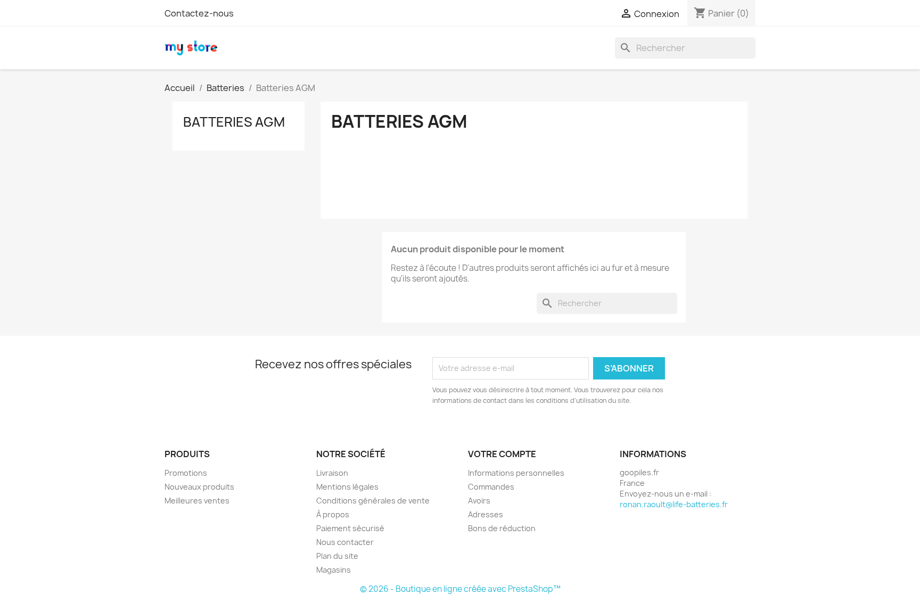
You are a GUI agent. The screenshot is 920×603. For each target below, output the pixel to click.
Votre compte (502, 454)
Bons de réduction (502, 528)
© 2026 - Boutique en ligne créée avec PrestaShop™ (460, 588)
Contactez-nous (199, 13)
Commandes (491, 487)
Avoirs (479, 500)
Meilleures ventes (197, 500)
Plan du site (337, 556)
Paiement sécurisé (350, 528)
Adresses (485, 514)
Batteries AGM (234, 122)
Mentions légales (347, 487)
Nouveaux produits (199, 487)
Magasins (333, 570)
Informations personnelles (516, 473)
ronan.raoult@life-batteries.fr (674, 504)
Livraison (332, 473)
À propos (332, 514)
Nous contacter (345, 542)
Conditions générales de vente (373, 500)
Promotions (186, 473)
